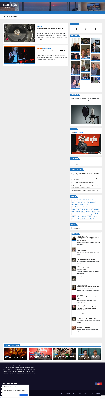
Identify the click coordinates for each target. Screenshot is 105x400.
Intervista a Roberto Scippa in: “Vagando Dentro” (50, 28)
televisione (74, 218)
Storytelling (29, 12)
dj (88, 202)
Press (74, 393)
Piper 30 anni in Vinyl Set (14, 358)
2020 (76, 199)
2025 (87, 199)
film (84, 206)
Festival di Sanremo (77, 207)
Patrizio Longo (10, 5)
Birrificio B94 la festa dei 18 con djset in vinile (64, 357)
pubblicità (74, 214)
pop (98, 211)
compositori (79, 202)
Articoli (10, 12)
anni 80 (91, 199)
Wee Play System (86, 218)
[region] (15, 391)
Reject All (16, 394)
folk (87, 207)
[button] (101, 12)
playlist (82, 211)
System (90, 216)
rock (96, 214)
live (82, 209)
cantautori (97, 199)
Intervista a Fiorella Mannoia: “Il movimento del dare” (51, 50)
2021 (80, 199)
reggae (92, 214)
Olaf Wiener (74, 173)
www (94, 218)
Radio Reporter (85, 214)
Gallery (46, 12)
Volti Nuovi (39, 26)
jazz (95, 207)
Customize (8, 394)
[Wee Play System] (86, 144)
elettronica (75, 204)
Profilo (53, 12)
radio (79, 214)
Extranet (81, 204)
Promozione (68, 393)
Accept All (24, 394)
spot (78, 216)
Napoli (90, 209)
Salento (74, 216)
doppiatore (92, 202)
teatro (94, 216)
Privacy (79, 393)
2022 (84, 199)
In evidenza (39, 48)
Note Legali (98, 393)
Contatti (91, 393)
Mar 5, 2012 (40, 30)
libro (78, 209)
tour (79, 218)
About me (85, 393)
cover (85, 202)
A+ (2, 388)
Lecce (73, 209)
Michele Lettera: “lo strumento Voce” (87, 182)
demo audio (78, 102)
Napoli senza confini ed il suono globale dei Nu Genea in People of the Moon (89, 357)
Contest (61, 393)
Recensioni (38, 12)
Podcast (48, 48)
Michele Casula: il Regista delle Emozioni (80, 187)
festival (87, 204)
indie (91, 207)
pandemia (96, 209)
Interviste (19, 12)
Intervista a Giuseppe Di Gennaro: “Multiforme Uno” (87, 190)
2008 (73, 199)
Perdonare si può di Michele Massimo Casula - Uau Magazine (85, 185)
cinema (73, 202)
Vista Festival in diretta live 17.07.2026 (39, 357)
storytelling (83, 216)
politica (94, 211)
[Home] (5, 12)
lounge (86, 209)
